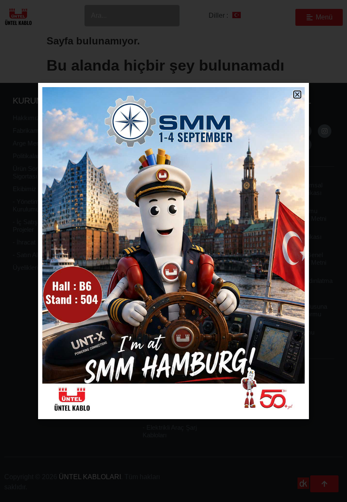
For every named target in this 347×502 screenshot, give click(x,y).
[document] (173, 251)
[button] (297, 94)
